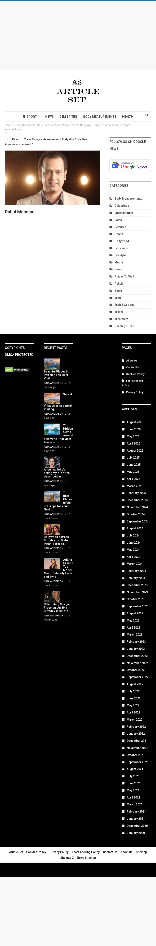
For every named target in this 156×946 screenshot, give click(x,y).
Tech (118, 297)
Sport (32, 116)
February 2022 (136, 726)
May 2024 (133, 549)
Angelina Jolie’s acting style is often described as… (57, 473)
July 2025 (133, 457)
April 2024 (133, 556)
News (49, 116)
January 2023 (136, 648)
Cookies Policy (135, 374)
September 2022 (137, 677)
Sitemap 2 (67, 857)
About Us (131, 360)
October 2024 (136, 514)
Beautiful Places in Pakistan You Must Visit (56, 375)
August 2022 (135, 684)
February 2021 (136, 811)
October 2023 (136, 599)
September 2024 (137, 521)
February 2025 (136, 493)
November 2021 (137, 747)
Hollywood (122, 241)
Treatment (121, 319)
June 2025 (134, 464)
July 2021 (133, 776)
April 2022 (133, 712)
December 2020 (137, 825)
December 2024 (137, 500)
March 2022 (134, 719)
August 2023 (135, 613)
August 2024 (135, 528)
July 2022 (133, 691)
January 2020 (136, 833)
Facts (118, 220)
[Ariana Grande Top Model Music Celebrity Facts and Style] (52, 563)
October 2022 (136, 670)
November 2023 (137, 592)
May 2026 (133, 436)
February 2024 (136, 570)
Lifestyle (120, 255)
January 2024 (136, 578)
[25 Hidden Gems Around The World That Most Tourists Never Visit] (52, 429)
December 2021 (137, 740)
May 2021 (133, 790)
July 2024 (133, 535)
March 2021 (134, 804)
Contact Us (133, 367)
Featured (121, 227)
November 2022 (137, 663)
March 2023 (134, 634)
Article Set (16, 852)
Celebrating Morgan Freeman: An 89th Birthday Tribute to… (57, 608)
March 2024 (134, 563)
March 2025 (134, 486)
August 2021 (135, 769)
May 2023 (133, 620)
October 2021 (136, 755)
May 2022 (133, 705)
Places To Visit (124, 276)
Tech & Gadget (124, 304)
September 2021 (137, 762)
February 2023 (136, 641)
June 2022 (134, 698)
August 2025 (135, 450)
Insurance (121, 248)
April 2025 (133, 479)
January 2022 (136, 733)
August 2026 (135, 422)
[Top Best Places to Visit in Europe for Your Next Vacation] (52, 496)
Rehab (119, 283)
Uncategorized (124, 326)
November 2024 (137, 507)
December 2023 (137, 585)
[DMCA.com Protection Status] (17, 370)
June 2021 (134, 783)
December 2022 (137, 656)
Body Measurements (99, 116)
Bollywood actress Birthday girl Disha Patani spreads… (56, 540)
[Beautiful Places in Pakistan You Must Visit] (52, 364)
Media (119, 262)
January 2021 (136, 818)
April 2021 (133, 797)
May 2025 (133, 471)
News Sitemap (86, 857)
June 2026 (134, 429)
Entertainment (124, 212)
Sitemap (141, 852)
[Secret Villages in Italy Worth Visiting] (52, 398)
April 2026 (133, 443)
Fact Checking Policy (86, 852)
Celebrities (68, 116)
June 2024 (134, 542)
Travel (119, 312)
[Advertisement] (78, 35)
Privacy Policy (134, 392)
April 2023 (133, 627)
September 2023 (137, 606)
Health (127, 116)
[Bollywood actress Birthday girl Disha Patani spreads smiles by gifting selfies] (52, 529)
